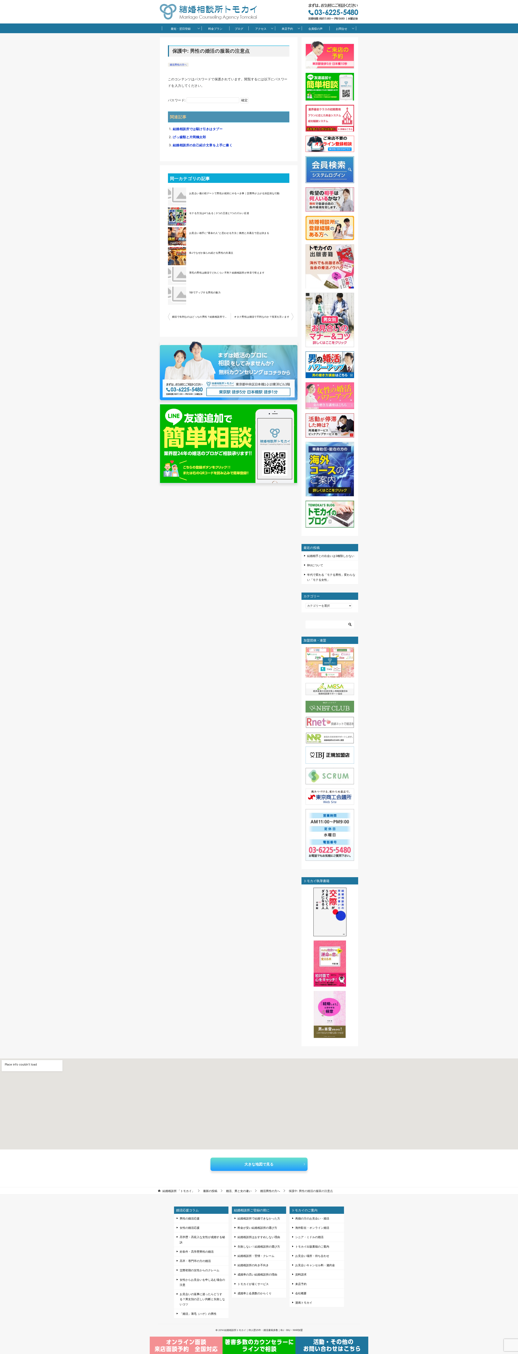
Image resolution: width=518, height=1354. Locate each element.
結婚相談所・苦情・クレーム (256, 1256)
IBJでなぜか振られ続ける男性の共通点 (211, 252)
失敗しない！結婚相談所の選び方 (259, 1246)
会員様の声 (315, 28)
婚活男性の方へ (178, 64)
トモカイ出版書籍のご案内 (312, 1246)
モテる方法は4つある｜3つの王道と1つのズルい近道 (219, 213)
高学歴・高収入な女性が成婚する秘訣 (202, 1239)
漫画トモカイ (303, 1302)
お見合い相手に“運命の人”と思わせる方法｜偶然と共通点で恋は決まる (229, 232)
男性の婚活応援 (190, 1218)
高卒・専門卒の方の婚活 (195, 1261)
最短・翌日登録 (181, 28)
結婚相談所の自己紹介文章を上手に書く (202, 145)
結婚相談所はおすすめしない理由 (259, 1237)
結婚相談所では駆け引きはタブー (198, 129)
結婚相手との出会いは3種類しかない (330, 556)
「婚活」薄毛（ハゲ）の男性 (198, 1313)
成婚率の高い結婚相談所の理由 (257, 1274)
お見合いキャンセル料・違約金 (315, 1265)
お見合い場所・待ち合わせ (312, 1256)
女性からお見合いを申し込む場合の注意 (202, 1282)
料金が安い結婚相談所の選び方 (257, 1227)
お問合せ (341, 28)
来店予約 (287, 28)
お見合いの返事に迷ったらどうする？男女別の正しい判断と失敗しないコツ (202, 1299)
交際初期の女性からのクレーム (199, 1270)
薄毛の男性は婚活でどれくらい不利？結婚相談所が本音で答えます (226, 272)
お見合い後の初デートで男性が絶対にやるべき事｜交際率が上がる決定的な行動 (234, 193)
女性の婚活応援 (190, 1227)
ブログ (239, 28)
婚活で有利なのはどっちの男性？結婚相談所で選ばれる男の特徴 (201, 316)
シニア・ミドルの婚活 (309, 1237)
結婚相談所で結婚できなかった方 (259, 1218)
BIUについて (315, 565)
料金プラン (215, 28)
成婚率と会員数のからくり (255, 1293)
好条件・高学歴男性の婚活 (197, 1251)
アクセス (260, 28)
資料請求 (301, 1274)
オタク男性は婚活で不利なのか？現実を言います (261, 316)
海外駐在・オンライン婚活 (312, 1227)
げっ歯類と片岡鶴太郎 (189, 137)
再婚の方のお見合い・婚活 (312, 1218)
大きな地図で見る (259, 1164)
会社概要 (301, 1293)
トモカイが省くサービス (253, 1284)
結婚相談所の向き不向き (253, 1265)
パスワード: (177, 100)
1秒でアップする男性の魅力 (205, 292)
